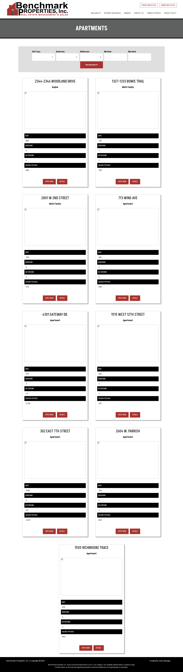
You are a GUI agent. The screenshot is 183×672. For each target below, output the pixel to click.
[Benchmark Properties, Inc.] (37, 9)
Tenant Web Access (149, 5)
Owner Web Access (168, 5)
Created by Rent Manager (160, 661)
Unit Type (36, 51)
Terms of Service (154, 13)
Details (62, 181)
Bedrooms (60, 51)
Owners (127, 13)
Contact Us (139, 13)
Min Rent (107, 51)
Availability (96, 13)
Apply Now (49, 181)
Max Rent (132, 51)
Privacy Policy (170, 13)
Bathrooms (84, 51)
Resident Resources (112, 13)
